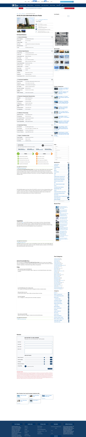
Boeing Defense (61, 165)
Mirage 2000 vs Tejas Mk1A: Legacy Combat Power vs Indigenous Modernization (63, 92)
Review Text (20, 348)
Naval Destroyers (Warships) (61, 300)
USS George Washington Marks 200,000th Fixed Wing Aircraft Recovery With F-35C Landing (64, 228)
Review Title (20, 346)
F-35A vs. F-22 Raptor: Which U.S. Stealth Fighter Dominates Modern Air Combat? (63, 112)
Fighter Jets (61, 292)
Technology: (19, 361)
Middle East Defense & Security (59, 274)
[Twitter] (62, 8)
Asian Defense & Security (58, 264)
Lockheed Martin (61, 164)
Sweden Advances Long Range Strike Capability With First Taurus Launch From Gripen (64, 218)
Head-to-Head (56, 272)
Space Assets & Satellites (58, 283)
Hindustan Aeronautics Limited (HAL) (61, 179)
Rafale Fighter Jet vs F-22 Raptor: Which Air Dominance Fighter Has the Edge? (63, 97)
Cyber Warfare (56, 267)
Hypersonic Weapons (57, 273)
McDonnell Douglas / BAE (61, 188)
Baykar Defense (61, 194)
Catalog (32, 1)
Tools (51, 1)
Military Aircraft (57, 276)
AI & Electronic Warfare (58, 259)
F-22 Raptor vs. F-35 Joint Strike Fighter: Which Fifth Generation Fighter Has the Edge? (63, 108)
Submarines (61, 309)
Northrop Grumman (61, 167)
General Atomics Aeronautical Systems (61, 193)
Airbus (61, 173)
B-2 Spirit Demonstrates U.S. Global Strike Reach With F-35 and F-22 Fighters (64, 207)
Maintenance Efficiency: (21, 363)
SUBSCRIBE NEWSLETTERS (69, 8)
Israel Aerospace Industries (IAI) (32, 393)
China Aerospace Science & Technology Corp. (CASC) (61, 196)
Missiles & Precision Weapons (61, 303)
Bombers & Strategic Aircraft (61, 294)
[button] (24, 8)
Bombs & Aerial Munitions (61, 315)
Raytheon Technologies (61, 199)
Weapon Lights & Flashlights (61, 320)
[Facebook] (61, 8)
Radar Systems (40, 20)
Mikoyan (61, 170)
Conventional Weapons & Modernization (60, 265)
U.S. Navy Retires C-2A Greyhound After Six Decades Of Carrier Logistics (64, 235)
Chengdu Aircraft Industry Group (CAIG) (61, 191)
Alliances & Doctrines (57, 262)
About (29, 1)
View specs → (19, 402)
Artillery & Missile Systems (58, 263)
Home (25, 1)
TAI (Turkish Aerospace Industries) (61, 187)
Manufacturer (37, 1)
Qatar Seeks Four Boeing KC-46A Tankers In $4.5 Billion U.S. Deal (64, 239)
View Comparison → (56, 94)
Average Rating (20, 365)
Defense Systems (61, 297)
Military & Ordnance (30, 5)
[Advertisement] (35, 182)
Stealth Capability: (20, 359)
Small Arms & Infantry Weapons (59, 282)
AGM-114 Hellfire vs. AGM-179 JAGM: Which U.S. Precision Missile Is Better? (63, 117)
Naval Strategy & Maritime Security (59, 280)
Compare (47, 1)
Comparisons (43, 1)
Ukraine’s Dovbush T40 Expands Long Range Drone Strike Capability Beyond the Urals (64, 214)
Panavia (61, 185)
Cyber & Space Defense (45, 5)
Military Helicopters (61, 306)
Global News (58, 5)
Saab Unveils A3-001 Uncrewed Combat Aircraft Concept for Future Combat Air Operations (64, 221)
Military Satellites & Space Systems (61, 318)
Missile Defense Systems (58, 277)
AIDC (61, 182)
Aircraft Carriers (57, 260)
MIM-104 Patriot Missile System (22, 318)
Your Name (19, 341)
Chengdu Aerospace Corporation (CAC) (61, 176)
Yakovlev (61, 190)
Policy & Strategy (52, 5)
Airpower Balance (57, 261)
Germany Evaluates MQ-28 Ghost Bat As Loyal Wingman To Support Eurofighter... (37, 8)
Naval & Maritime (37, 5)
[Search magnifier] (73, 2)
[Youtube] (63, 8)
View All (68, 162)
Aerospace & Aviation (23, 5)
